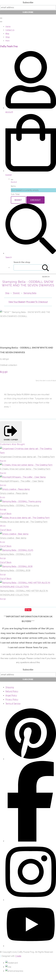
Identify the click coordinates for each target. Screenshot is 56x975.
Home (7, 26)
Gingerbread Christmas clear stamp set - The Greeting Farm (27, 457)
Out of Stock (5, 513)
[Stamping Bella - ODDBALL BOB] (16, 566)
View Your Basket (16, 302)
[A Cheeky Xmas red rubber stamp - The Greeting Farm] (26, 465)
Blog (7, 33)
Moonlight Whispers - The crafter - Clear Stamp (22, 481)
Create (18, 956)
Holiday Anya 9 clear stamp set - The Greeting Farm (23, 522)
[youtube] (30, 946)
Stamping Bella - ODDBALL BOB (15, 570)
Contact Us (9, 30)
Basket (18, 200)
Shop (7, 37)
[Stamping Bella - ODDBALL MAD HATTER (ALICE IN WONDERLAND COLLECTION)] (28, 587)
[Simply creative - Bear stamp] (14, 534)
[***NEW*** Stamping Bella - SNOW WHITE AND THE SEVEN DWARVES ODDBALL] (4, 324)
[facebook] (30, 841)
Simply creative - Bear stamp (13, 538)
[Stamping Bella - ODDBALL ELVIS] (16, 550)
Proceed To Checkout (37, 302)
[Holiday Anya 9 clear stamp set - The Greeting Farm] (25, 517)
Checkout (35, 200)
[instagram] (30, 900)
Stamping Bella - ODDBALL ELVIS (15, 554)
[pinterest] (30, 759)
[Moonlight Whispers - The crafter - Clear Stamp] (23, 477)
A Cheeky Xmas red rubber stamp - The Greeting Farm (25, 469)
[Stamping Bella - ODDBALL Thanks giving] (20, 501)
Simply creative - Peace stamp (14, 493)
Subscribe (28, 2)
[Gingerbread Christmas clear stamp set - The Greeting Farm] (28, 452)
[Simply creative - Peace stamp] (15, 489)
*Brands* (16, 293)
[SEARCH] (45, 267)
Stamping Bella (29, 293)
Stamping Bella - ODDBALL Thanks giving (19, 505)
